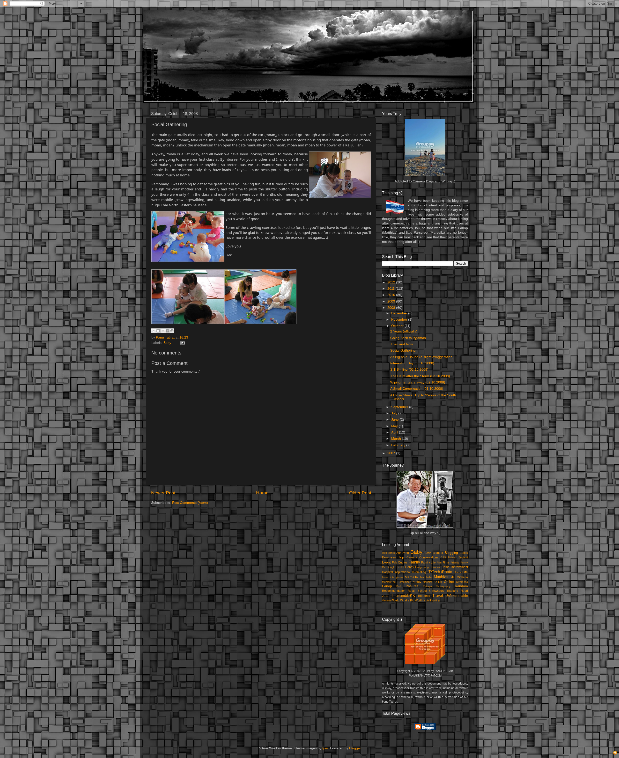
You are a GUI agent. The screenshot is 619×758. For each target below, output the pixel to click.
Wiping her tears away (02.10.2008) (417, 382)
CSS (443, 557)
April (395, 432)
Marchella (426, 577)
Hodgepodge (422, 567)
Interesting (419, 572)
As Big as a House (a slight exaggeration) (422, 357)
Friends (454, 562)
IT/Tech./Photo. (440, 572)
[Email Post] (182, 343)
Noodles (428, 581)
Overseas (462, 581)
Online (449, 582)
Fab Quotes (399, 562)
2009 (391, 301)
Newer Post (163, 492)
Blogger (438, 553)
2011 (391, 288)
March (396, 438)
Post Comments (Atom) (190, 503)
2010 (391, 295)
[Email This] (153, 330)
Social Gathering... (404, 350)
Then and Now (401, 344)
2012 (391, 282)
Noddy (417, 582)
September (400, 407)
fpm (325, 748)
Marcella (411, 577)
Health (400, 567)
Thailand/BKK (403, 595)
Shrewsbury (436, 590)
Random (461, 586)
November (399, 319)
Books (464, 553)
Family (414, 562)
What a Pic (407, 600)
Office (438, 582)
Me (452, 577)
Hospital (387, 572)
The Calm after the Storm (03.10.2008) (420, 376)
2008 (391, 308)
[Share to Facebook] (167, 330)
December (399, 313)
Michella (462, 577)
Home (262, 492)
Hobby (409, 567)
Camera (411, 557)
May (395, 426)
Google (391, 567)
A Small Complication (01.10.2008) (416, 388)
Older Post (360, 492)
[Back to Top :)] (615, 753)
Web (395, 600)
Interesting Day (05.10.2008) (412, 363)
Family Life (428, 562)
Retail (411, 590)
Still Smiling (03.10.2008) (409, 369)
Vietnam (386, 600)
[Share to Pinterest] (171, 330)
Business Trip (393, 557)
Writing (436, 600)
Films (446, 562)
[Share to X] (162, 330)
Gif (383, 567)
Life (465, 572)
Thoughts (424, 596)
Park (399, 586)
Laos (458, 572)
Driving (452, 557)
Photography (443, 586)
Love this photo (392, 577)
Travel (437, 595)
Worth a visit (423, 600)
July (394, 413)
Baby (167, 343)
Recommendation (393, 590)
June (395, 419)
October (398, 326)
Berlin (428, 552)
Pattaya (427, 586)
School (422, 590)
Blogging (451, 553)
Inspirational (402, 572)
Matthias (441, 577)
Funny (464, 562)
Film (439, 562)
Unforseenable (456, 596)
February (398, 445)
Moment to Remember (396, 581)
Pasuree (412, 586)
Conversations (428, 557)
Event (386, 562)
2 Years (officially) (403, 331)
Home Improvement (455, 567)
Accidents (388, 553)
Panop (387, 586)
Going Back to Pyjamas (408, 338)
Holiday (435, 567)
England (463, 557)
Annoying (402, 553)
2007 (391, 453)
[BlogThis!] (158, 330)
